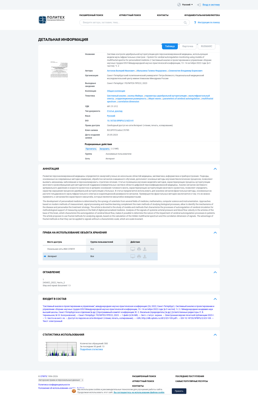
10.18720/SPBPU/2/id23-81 (120, 120)
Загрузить (105, 149)
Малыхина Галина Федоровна (152, 70)
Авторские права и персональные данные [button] (59, 380)
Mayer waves (155, 98)
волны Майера (135, 96)
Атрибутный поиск (130, 15)
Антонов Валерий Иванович (121, 70)
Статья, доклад (114, 111)
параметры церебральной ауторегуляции (166, 96)
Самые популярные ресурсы (191, 381)
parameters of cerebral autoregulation (181, 98)
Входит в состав (54, 298)
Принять (179, 391)
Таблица (170, 46)
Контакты (162, 15)
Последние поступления (189, 376)
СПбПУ (43, 376)
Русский (111, 116)
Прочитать (91, 149)
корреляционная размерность (131, 98)
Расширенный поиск (91, 15)
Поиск (184, 22)
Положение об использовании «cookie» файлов (61, 388)
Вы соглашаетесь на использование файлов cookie (139, 392)
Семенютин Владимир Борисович (185, 70)
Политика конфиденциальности (54, 384)
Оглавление (51, 272)
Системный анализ (116, 96)
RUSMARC (206, 46)
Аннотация (51, 168)
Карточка (187, 46)
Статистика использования (63, 334)
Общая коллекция (116, 91)
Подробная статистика (91, 349)
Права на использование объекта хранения (75, 232)
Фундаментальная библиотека (202, 15)
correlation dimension (128, 101)
